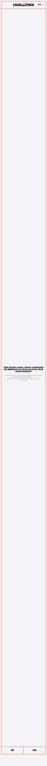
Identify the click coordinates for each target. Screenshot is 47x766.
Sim (12, 750)
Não (34, 750)
